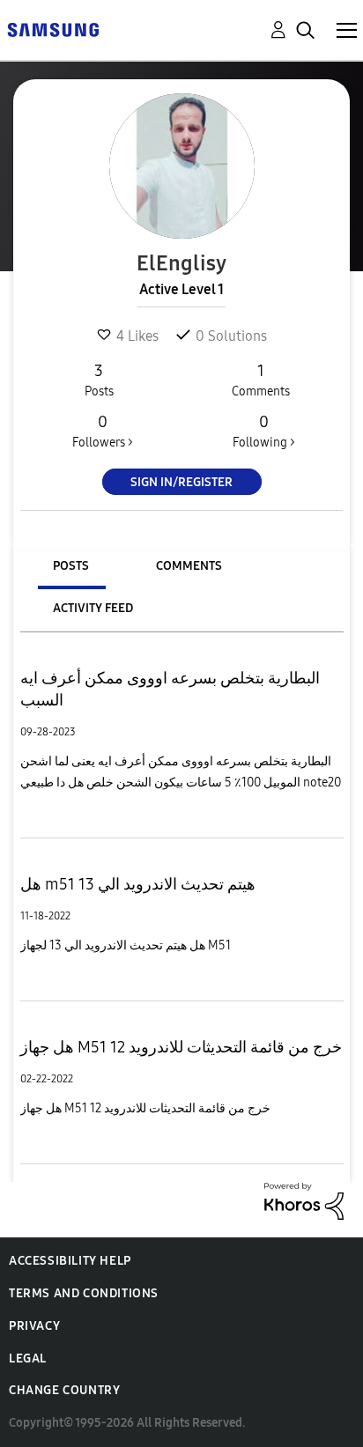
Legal (28, 1358)
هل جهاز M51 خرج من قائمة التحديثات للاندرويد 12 (181, 1047)
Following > (264, 431)
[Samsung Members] (53, 28)
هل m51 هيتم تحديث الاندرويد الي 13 (138, 884)
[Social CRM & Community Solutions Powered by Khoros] (304, 1200)
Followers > (102, 431)
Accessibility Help (70, 1260)
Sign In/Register (181, 482)
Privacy (34, 1325)
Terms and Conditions (84, 1293)
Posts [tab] (71, 565)
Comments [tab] (189, 565)
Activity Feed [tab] (93, 608)
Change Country (64, 1390)
